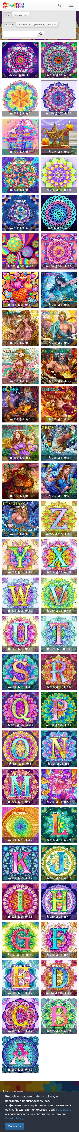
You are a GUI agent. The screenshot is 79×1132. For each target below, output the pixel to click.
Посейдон (20, 506)
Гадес (20, 392)
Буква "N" (58, 736)
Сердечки (20, 277)
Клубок (58, 200)
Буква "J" (59, 851)
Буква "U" (20, 621)
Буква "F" (58, 927)
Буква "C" (20, 1004)
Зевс (59, 430)
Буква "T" (58, 621)
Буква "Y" (20, 545)
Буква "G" (20, 927)
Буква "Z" (58, 506)
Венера (20, 353)
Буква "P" (58, 698)
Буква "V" (58, 583)
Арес (20, 468)
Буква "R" (58, 659)
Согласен (14, 1126)
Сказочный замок (20, 124)
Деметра (20, 430)
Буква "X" (58, 545)
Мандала (58, 47)
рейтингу (39, 24)
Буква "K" (20, 851)
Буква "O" (20, 736)
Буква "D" (58, 965)
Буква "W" (20, 583)
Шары (20, 239)
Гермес (59, 392)
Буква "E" (20, 965)
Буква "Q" (20, 698)
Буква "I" (20, 889)
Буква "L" (58, 812)
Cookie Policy (14, 1118)
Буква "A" (20, 1042)
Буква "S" (20, 659)
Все (7, 15)
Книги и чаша (59, 124)
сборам (52, 24)
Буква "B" (58, 1004)
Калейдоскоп (20, 47)
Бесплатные (20, 15)
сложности (24, 24)
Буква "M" (20, 774)
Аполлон (59, 315)
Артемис (59, 277)
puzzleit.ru (64, 1109)
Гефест (59, 353)
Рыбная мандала (20, 162)
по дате (9, 24)
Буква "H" (58, 889)
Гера (58, 468)
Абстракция (59, 774)
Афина (20, 315)
